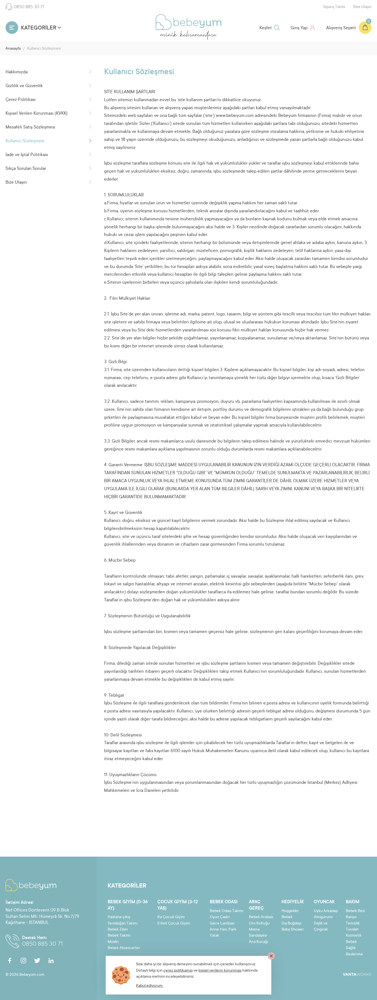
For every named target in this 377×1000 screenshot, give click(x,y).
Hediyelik (293, 902)
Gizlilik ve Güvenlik (24, 86)
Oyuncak (324, 902)
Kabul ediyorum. (149, 986)
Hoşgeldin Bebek (290, 914)
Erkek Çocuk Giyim (173, 923)
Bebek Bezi (355, 911)
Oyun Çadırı (220, 917)
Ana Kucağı (258, 942)
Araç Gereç (256, 905)
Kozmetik (354, 936)
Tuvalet (352, 929)
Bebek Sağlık (351, 945)
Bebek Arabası (261, 917)
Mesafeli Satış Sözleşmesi (30, 127)
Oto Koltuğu (259, 923)
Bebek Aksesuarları (124, 948)
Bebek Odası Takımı (226, 911)
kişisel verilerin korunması (219, 971)
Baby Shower (293, 929)
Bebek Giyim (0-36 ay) (128, 905)
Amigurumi (323, 917)
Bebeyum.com (188, 22)
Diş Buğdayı (291, 923)
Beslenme (354, 954)
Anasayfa (13, 49)
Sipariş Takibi (334, 7)
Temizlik (353, 923)
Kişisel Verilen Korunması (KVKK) (37, 113)
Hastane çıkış (119, 917)
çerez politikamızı (178, 971)
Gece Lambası (222, 923)
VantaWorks (357, 974)
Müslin (113, 942)
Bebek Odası (224, 902)
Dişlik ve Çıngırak (321, 926)
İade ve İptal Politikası (27, 154)
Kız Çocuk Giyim (171, 917)
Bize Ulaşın (362, 7)
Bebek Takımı (119, 936)
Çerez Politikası (21, 99)
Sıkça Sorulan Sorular (26, 168)
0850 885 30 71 (29, 7)
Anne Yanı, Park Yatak (223, 932)
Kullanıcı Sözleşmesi (25, 141)
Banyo (351, 917)
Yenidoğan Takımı (122, 923)
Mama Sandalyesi (258, 932)
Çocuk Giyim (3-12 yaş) (177, 905)
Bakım (352, 902)
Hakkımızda (17, 72)
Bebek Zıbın (118, 929)
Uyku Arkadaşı (326, 911)
